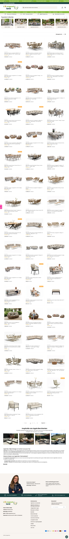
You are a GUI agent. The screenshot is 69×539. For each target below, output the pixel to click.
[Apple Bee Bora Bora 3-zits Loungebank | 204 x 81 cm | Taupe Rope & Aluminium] (34, 406)
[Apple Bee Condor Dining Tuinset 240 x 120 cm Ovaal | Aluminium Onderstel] (13, 224)
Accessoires (43, 12)
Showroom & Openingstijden (8, 3)
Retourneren (33, 525)
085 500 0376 (37, 483)
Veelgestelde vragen (35, 508)
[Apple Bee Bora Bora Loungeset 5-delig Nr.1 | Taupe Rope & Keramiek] (34, 247)
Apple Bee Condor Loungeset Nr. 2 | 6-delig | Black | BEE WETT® (12, 76)
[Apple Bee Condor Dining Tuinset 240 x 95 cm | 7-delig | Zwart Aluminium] (13, 112)
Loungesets (5, 12)
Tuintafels (18, 12)
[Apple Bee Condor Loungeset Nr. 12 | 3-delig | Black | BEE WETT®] (13, 269)
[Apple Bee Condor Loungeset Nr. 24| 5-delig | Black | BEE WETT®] (13, 179)
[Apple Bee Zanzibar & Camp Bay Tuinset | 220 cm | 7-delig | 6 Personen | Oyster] (34, 45)
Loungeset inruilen (34, 519)
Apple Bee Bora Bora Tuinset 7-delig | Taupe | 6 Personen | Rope (56, 121)
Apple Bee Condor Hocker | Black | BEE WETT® (55, 300)
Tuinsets (12, 12)
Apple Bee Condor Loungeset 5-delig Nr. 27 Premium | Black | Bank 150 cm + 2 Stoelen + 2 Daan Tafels (55, 166)
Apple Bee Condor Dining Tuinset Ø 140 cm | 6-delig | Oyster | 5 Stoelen (34, 392)
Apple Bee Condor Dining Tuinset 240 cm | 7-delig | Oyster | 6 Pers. (13, 166)
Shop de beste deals (14, 1)
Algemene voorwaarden (35, 503)
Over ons (60, 12)
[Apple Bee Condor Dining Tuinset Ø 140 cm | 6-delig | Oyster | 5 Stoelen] (34, 383)
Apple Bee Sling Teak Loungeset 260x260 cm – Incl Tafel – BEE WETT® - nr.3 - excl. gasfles (55, 370)
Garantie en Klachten (35, 517)
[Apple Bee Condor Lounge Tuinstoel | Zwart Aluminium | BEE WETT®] (34, 292)
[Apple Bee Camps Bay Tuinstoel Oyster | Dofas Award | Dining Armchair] (56, 383)
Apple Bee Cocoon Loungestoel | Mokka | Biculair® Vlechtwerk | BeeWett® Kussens (33, 323)
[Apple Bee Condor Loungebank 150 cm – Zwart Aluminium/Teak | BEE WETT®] (56, 269)
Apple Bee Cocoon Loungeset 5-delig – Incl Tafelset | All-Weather (34, 76)
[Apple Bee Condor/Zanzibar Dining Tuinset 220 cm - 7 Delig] (56, 179)
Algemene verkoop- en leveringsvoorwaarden (35, 505)
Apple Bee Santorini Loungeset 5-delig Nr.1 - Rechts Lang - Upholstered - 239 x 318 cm (55, 76)
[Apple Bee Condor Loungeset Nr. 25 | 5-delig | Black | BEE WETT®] (34, 134)
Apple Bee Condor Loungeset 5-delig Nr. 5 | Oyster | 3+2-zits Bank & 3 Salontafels (55, 211)
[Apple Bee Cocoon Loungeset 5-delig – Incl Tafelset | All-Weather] (34, 67)
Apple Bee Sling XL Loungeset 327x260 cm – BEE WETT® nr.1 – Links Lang (34, 98)
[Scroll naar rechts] (67, 17)
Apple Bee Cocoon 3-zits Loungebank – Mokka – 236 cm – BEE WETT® (12, 323)
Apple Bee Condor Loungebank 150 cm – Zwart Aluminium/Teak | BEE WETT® (55, 278)
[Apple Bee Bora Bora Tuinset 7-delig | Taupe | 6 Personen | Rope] (56, 112)
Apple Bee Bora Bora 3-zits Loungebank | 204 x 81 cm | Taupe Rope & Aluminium (34, 415)
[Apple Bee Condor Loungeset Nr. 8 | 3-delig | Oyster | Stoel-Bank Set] (13, 383)
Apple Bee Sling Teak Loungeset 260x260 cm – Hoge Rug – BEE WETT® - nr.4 (34, 233)
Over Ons (32, 527)
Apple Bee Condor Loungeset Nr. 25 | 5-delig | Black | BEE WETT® (34, 143)
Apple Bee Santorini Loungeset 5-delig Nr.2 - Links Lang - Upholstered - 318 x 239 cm (34, 121)
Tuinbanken (32, 12)
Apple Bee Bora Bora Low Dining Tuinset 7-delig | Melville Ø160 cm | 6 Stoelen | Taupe (55, 54)
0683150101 (34, 485)
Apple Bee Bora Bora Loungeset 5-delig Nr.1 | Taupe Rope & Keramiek (34, 256)
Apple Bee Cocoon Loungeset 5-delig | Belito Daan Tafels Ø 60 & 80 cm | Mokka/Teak (13, 143)
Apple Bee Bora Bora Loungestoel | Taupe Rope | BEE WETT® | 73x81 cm (12, 415)
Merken (37, 12)
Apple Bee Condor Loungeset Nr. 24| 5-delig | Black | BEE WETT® (13, 188)
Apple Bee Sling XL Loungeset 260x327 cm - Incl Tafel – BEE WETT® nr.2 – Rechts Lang (12, 54)
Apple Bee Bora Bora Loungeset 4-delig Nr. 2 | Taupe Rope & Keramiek (56, 98)
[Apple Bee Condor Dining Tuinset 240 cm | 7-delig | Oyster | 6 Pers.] (13, 157)
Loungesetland (8, 535)
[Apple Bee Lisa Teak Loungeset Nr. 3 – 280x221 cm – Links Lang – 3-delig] (34, 338)
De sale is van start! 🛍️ (27, 1)
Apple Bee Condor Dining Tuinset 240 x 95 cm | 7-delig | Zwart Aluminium (12, 121)
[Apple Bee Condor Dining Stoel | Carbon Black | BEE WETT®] (34, 269)
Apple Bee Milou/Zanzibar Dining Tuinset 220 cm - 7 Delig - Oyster (34, 211)
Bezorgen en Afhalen (35, 510)
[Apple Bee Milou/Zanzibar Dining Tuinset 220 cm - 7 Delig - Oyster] (34, 202)
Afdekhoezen (55, 12)
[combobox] (39, 7)
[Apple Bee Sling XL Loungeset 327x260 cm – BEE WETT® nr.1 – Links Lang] (34, 90)
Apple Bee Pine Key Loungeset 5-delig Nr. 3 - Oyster (34, 188)
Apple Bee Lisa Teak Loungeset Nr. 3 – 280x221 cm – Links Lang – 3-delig (33, 346)
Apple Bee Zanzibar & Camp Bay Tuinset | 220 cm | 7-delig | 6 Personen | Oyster (34, 54)
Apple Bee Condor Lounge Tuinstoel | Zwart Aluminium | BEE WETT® (34, 301)
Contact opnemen (34, 515)
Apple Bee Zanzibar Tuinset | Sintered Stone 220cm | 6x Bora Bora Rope (55, 143)
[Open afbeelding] (10, 439)
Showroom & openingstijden (36, 521)
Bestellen (32, 512)
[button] (65, 7)
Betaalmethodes (34, 513)
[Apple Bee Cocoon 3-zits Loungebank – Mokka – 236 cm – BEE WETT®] (13, 314)
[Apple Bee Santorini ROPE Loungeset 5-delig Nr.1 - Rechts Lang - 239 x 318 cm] (34, 361)
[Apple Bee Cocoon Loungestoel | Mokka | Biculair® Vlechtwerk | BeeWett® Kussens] (34, 314)
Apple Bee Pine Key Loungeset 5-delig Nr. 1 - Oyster (55, 233)
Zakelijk (32, 523)
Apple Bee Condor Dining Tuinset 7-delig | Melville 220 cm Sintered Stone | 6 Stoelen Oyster (12, 346)
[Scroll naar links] (64, 17)
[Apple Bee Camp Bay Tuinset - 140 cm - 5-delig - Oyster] (13, 361)
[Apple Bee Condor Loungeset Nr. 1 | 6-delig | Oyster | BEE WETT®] (13, 247)
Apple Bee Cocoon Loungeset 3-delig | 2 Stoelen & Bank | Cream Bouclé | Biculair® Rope (55, 323)
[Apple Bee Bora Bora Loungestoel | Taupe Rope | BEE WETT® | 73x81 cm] (13, 406)
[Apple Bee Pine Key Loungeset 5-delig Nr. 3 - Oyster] (34, 179)
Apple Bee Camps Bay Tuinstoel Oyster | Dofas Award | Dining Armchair (55, 392)
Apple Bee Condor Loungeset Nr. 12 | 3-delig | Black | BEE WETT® (13, 278)
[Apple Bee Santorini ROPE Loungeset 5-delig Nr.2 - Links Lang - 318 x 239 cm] (56, 247)
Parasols (49, 12)
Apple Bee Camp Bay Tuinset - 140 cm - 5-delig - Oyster (12, 370)
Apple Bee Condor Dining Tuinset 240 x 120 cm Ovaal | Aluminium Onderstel (12, 233)
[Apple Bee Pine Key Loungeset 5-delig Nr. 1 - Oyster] (56, 224)
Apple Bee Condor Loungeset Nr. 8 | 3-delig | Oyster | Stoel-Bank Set (12, 392)
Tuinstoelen (25, 12)
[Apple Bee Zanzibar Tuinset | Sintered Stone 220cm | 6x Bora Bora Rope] (56, 134)
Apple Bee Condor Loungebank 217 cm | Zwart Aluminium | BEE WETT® (12, 301)
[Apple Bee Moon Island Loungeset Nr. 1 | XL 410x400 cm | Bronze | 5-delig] (13, 90)
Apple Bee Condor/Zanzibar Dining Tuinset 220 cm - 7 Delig (55, 188)
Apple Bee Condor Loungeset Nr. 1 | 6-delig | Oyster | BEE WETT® (12, 256)
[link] (24, 423)
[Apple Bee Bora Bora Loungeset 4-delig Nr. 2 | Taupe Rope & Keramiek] (56, 90)
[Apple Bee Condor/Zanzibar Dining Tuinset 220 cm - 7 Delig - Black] (34, 157)
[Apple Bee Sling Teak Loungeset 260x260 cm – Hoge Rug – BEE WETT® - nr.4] (34, 224)
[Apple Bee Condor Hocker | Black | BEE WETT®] (56, 292)
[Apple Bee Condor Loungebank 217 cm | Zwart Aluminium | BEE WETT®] (13, 292)
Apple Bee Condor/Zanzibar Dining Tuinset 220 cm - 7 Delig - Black (34, 166)
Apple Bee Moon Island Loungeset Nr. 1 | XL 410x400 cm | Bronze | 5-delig (12, 98)
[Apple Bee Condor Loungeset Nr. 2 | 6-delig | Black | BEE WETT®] (13, 67)
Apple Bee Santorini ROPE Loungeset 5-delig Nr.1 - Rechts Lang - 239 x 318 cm (34, 370)
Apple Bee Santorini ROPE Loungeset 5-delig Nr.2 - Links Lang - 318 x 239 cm (55, 256)
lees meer (5, 464)
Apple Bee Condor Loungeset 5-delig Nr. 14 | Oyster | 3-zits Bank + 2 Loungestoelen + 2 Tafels (55, 346)
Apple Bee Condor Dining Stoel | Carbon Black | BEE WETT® (33, 278)
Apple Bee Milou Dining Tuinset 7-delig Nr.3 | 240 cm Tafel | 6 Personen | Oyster (12, 211)
